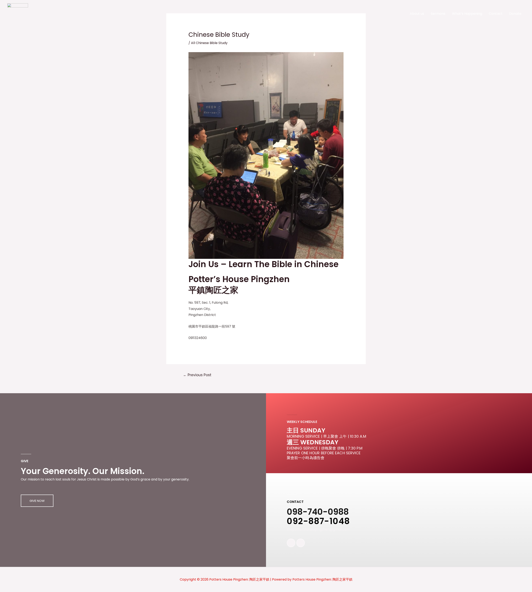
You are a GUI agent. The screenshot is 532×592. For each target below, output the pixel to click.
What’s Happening (467, 13)
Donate (515, 13)
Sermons (438, 13)
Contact (495, 13)
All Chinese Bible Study (209, 43)
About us (417, 13)
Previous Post (197, 374)
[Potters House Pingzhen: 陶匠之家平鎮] (17, 13)
